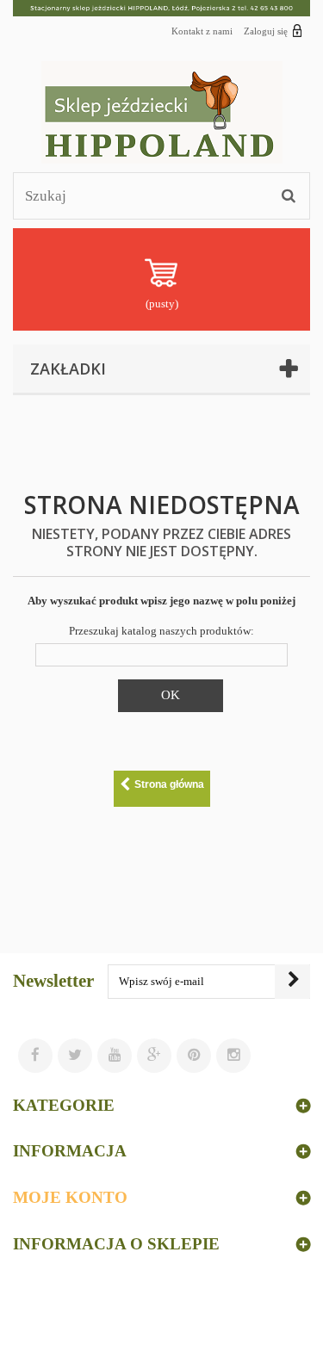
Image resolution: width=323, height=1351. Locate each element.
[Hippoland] (161, 112)
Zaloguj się (266, 31)
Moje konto (70, 1197)
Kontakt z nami (202, 31)
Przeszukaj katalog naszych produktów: (161, 630)
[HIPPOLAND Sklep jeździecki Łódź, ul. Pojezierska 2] (161, 8)
